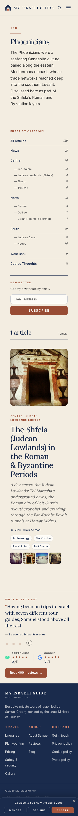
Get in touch (60, 735)
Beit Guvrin (41, 546)
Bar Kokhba (20, 546)
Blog (32, 751)
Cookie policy (62, 751)
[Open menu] (68, 8)
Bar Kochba (43, 538)
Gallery (10, 773)
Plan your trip (14, 743)
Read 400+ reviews (26, 672)
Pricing (10, 751)
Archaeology (21, 538)
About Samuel (38, 735)
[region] (39, 561)
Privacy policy (62, 743)
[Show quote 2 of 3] (13, 644)
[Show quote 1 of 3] (7, 644)
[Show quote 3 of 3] (20, 644)
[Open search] (59, 7)
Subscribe (39, 310)
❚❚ (29, 643)
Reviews (35, 743)
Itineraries (12, 735)
